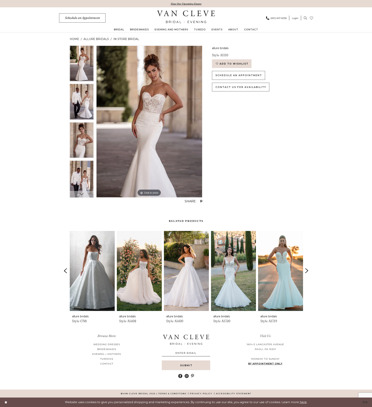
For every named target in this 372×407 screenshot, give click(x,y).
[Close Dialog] (6, 402)
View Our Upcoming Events (186, 3)
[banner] (186, 17)
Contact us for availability (240, 87)
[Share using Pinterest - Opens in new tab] (201, 201)
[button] (295, 18)
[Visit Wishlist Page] (311, 18)
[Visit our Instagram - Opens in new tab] (187, 376)
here (303, 402)
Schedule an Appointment (238, 75)
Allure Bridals (96, 39)
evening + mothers (106, 354)
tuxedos (106, 358)
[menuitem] (82, 18)
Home (74, 39)
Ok (365, 402)
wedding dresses (106, 344)
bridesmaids (106, 349)
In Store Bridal (126, 39)
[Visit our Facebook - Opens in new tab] (180, 376)
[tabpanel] (82, 65)
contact (106, 363)
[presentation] (92, 271)
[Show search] (305, 18)
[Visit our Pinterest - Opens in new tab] (192, 376)
